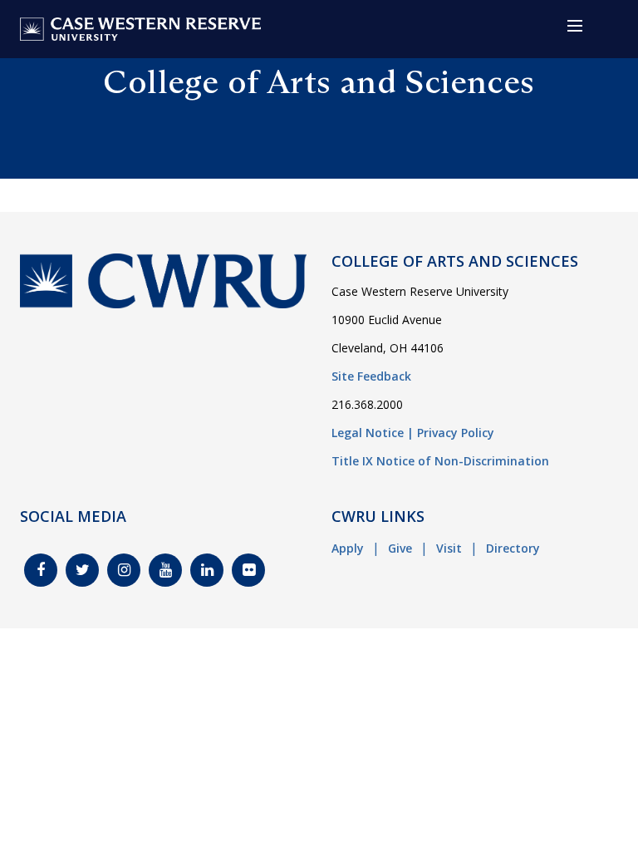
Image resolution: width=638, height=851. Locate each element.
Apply (347, 548)
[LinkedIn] (206, 570)
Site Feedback (371, 376)
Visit (449, 548)
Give (400, 548)
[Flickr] (248, 570)
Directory (513, 548)
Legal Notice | (372, 432)
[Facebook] (40, 570)
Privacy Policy (455, 432)
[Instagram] (123, 570)
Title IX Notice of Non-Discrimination (440, 461)
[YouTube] (165, 570)
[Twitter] (82, 570)
